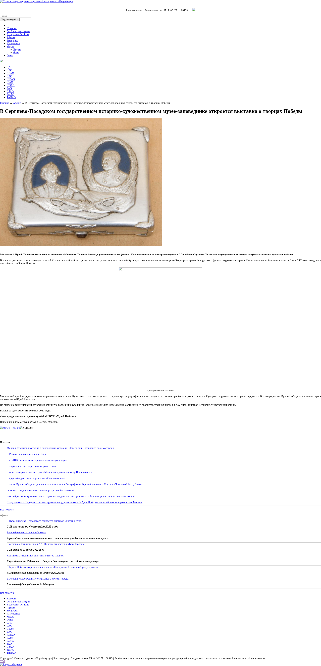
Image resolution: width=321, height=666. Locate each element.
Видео (17, 49)
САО (9, 70)
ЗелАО (10, 94)
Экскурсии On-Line (18, 34)
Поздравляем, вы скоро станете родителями (32, 466)
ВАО (9, 76)
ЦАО (10, 67)
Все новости (7, 509)
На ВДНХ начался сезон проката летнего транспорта (37, 460)
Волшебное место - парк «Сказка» (26, 532)
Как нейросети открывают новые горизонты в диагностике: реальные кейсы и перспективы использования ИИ (71, 496)
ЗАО (9, 88)
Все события (7, 592)
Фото (16, 52)
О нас (10, 55)
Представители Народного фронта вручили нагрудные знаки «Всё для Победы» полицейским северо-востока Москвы (74, 502)
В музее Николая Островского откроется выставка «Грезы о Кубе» (44, 520)
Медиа (10, 46)
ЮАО (10, 82)
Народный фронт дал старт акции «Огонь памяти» (36, 478)
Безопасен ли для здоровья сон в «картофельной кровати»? (40, 490)
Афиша (11, 37)
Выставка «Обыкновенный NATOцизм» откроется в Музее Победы (45, 544)
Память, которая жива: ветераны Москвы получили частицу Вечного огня (49, 472)
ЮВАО (11, 79)
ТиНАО (11, 97)
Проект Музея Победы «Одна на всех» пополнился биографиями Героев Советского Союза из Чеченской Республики (74, 484)
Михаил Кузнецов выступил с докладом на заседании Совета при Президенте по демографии (60, 448)
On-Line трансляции (18, 31)
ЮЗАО (11, 85)
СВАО (10, 73)
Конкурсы (12, 40)
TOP (2, 661)
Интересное (13, 43)
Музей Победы (11, 427)
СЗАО (10, 91)
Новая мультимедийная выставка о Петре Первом (35, 555)
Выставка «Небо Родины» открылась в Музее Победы (38, 578)
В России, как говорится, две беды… (28, 454)
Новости (12, 28)
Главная (4, 103)
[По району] (36, 1)
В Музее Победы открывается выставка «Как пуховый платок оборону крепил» (52, 567)
